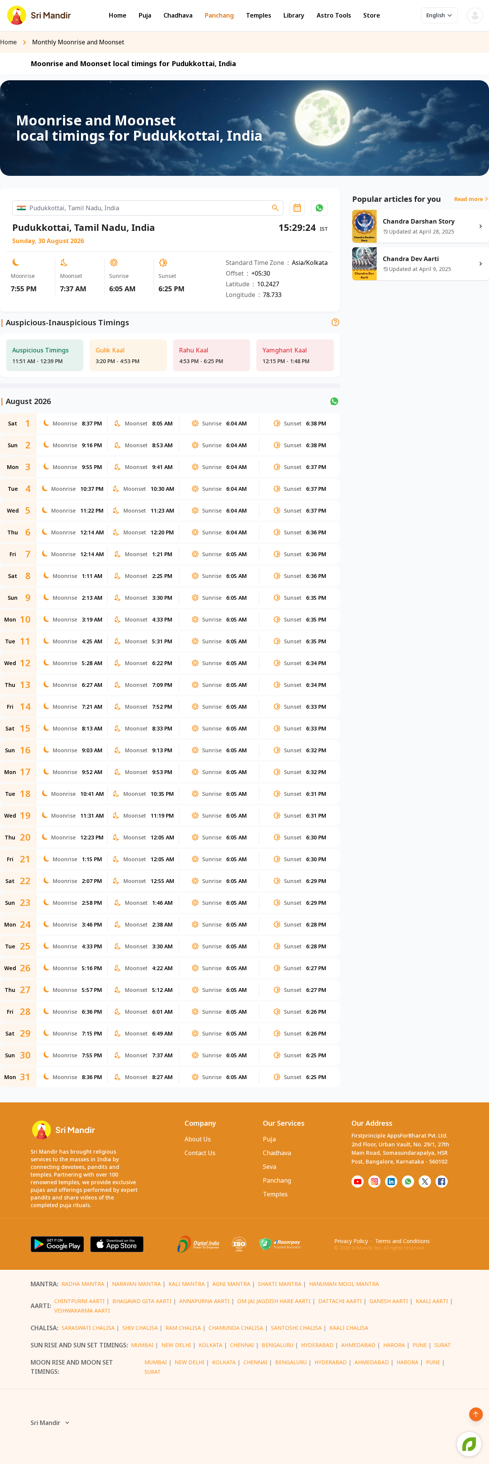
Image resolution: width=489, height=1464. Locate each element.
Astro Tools (334, 15)
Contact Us (200, 1153)
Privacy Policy (351, 1241)
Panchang (219, 15)
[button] (319, 208)
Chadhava (178, 15)
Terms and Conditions (402, 1241)
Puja (145, 15)
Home (117, 15)
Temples (258, 15)
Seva (269, 1166)
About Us (198, 1139)
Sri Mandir (45, 1423)
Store (371, 15)
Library (293, 15)
